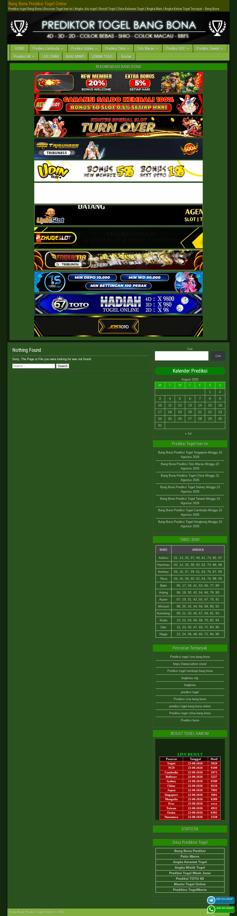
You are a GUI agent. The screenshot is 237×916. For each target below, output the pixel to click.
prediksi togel (190, 692)
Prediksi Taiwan (207, 48)
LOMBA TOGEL (102, 56)
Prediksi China (115, 48)
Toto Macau (145, 48)
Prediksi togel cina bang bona (190, 657)
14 (200, 405)
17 (160, 412)
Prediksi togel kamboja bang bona (190, 671)
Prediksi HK (22, 56)
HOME (19, 48)
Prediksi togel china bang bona (190, 713)
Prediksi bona (190, 720)
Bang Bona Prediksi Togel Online (37, 3)
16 (220, 405)
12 (180, 405)
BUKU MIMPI (75, 56)
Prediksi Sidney (82, 48)
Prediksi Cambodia (45, 48)
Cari (190, 349)
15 (210, 405)
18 (170, 412)
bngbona (190, 685)
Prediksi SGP (175, 48)
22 (210, 412)
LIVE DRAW (50, 56)
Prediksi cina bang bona (190, 699)
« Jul (188, 433)
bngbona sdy (190, 678)
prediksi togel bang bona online (190, 706)
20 (190, 412)
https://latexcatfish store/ (190, 664)
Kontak (126, 56)
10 (160, 405)
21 (200, 412)
